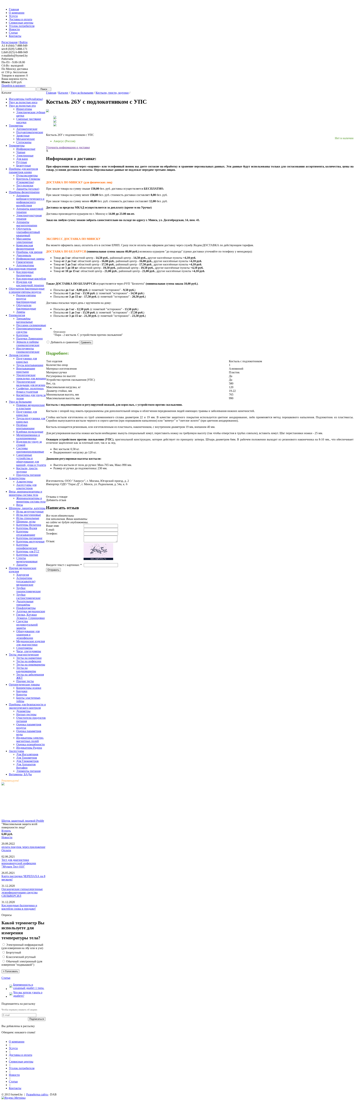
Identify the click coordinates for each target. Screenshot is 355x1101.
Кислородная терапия (22, 268)
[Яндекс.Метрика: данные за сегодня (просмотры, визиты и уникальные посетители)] (13, 1098)
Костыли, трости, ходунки (112, 92)
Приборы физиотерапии (24, 192)
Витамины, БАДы (20, 774)
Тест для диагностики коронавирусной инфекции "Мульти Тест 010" (18, 863)
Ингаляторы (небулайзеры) (26, 99)
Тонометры (16, 125)
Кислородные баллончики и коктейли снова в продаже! (19, 907)
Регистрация (9, 42)
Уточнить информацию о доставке (68, 147)
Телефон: (52, 533)
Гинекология (17, 315)
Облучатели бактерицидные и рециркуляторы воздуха (27, 290)
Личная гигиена (19, 355)
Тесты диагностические (24, 654)
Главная (51, 92)
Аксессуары (16, 751)
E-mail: (50, 529)
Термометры (17, 145)
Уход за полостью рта (22, 105)
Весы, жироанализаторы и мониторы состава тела (25, 493)
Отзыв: (50, 541)
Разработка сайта (37, 1094)
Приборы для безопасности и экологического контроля (27, 706)
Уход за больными (20, 401)
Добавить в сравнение (64, 342)
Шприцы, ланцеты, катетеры (27, 508)
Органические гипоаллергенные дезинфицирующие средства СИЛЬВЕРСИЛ (22, 892)
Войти (23, 42)
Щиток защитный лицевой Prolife (22, 820)
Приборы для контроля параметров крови (23, 170)
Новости (6, 837)
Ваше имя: (52, 525)
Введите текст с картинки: (64, 564)
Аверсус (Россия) (64, 141)
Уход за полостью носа (23, 102)
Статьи (5, 977)
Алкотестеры (17, 478)
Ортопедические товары (24, 684)
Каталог (63, 92)
